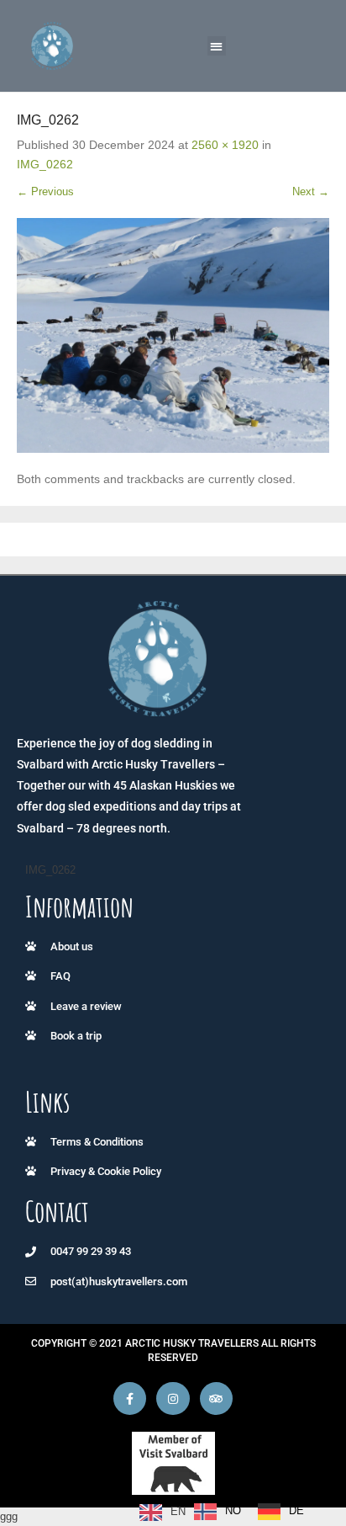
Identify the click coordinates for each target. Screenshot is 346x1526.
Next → (310, 191)
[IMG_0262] (173, 335)
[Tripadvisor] (216, 1398)
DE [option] (296, 1510)
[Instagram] (172, 1398)
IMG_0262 (45, 164)
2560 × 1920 (225, 145)
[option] (217, 1511)
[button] (217, 46)
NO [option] (233, 1510)
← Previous (45, 191)
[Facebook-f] (129, 1398)
